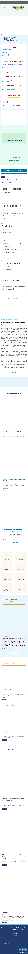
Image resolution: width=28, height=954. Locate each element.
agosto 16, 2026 (6, 266)
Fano (25, 176)
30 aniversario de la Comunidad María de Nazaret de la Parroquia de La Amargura (12, 530)
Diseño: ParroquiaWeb (23, 952)
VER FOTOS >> (5, 490)
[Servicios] (21, 576)
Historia (7, 559)
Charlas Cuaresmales (10, 176)
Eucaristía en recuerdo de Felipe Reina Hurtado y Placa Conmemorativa (14, 480)
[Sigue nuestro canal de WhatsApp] (14, 136)
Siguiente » (17, 298)
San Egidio (5, 731)
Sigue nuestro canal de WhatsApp (14, 140)
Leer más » (4, 648)
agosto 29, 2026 (6, 192)
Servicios (21, 579)
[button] (26, 2)
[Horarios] (21, 566)
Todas (3, 176)
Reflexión (22, 179)
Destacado (19, 176)
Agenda (7, 569)
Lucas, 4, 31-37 (6, 689)
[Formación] (7, 576)
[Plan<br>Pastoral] (7, 586)
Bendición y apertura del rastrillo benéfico (12, 432)
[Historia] (7, 556)
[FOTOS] (21, 556)
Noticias (9, 179)
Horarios (21, 569)
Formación (7, 579)
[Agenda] (7, 566)
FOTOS (21, 559)
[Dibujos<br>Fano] (21, 586)
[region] (14, 25)
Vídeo (10, 182)
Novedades (15, 179)
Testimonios (4, 182)
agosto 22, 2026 (6, 229)
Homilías (3, 179)
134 (13, 298)
